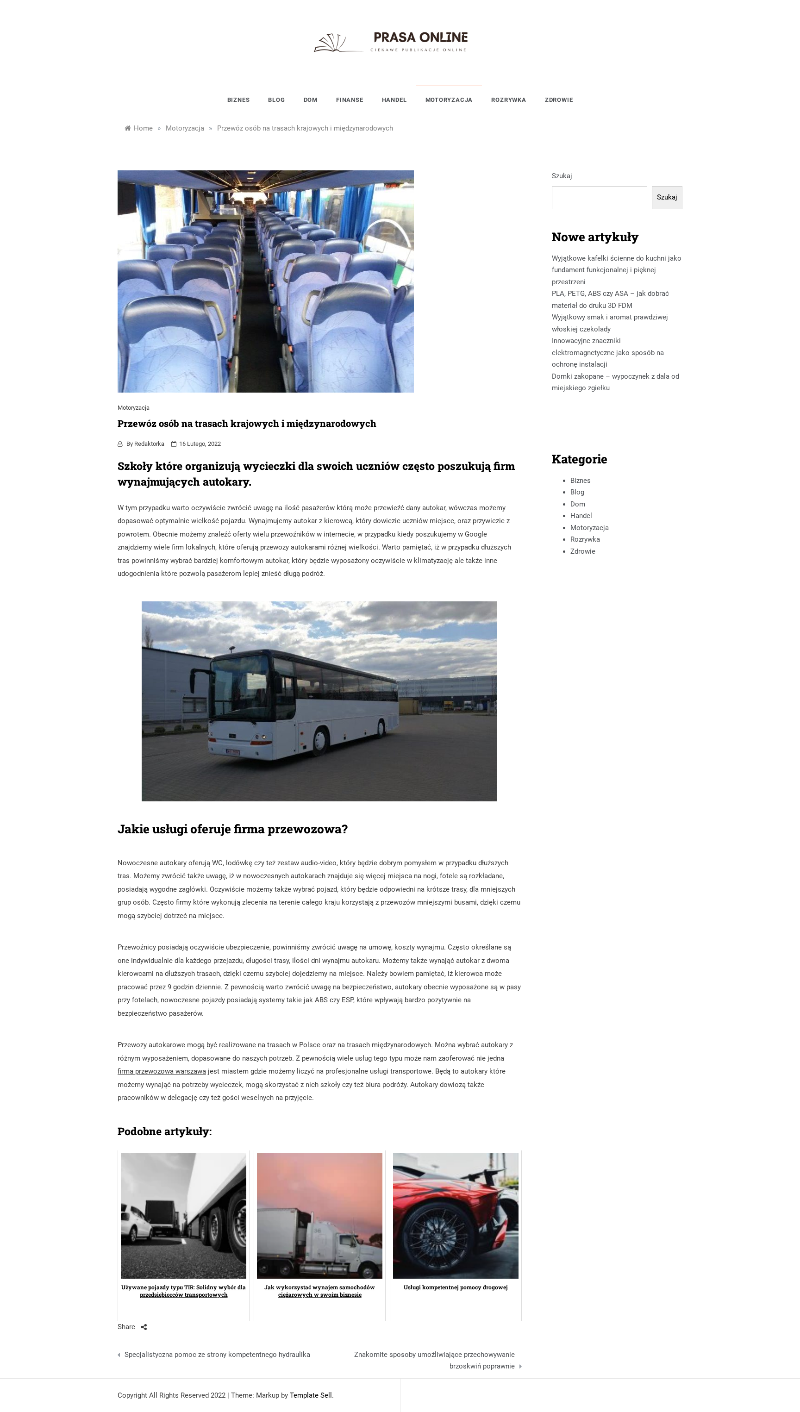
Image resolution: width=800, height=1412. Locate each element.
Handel (394, 99)
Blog (276, 99)
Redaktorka (149, 443)
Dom (311, 99)
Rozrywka (508, 99)
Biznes (238, 99)
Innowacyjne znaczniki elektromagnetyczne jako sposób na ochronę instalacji (608, 353)
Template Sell (311, 1395)
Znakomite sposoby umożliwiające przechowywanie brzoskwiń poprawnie (434, 1360)
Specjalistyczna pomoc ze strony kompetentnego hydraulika (217, 1354)
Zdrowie (559, 99)
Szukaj (562, 176)
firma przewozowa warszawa (162, 1071)
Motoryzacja (449, 99)
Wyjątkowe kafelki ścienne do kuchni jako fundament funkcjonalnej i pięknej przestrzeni (616, 270)
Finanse (349, 99)
